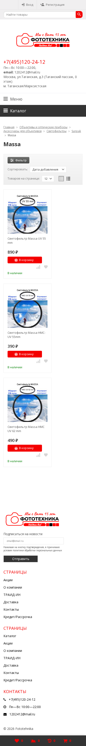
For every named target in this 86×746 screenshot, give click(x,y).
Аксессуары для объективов (22, 131)
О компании (12, 587)
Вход (29, 5)
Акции (8, 580)
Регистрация (55, 5)
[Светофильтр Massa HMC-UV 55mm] (27, 308)
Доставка (10, 602)
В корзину (26, 260)
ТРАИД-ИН (11, 594)
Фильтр (21, 160)
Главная (8, 127)
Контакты (11, 609)
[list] (68, 178)
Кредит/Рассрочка (17, 617)
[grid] (61, 178)
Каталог (9, 636)
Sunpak (76, 131)
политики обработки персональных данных (37, 550)
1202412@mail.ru (22, 714)
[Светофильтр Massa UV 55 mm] (27, 214)
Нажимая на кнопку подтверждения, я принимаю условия (32, 549)
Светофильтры (57, 131)
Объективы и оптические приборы (43, 127)
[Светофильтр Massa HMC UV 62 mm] (27, 402)
